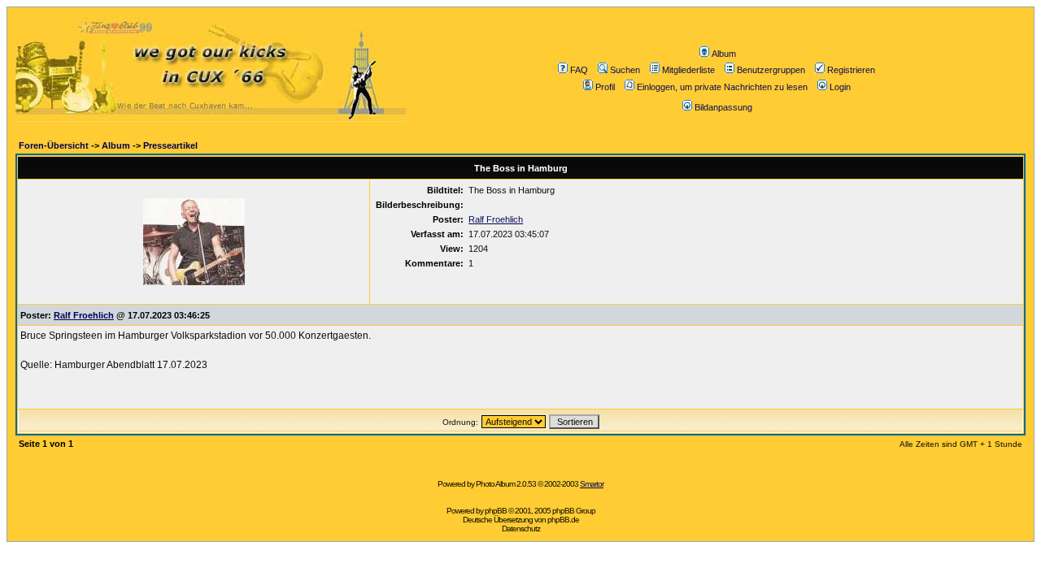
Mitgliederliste (688, 70)
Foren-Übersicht (54, 145)
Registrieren (851, 70)
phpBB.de (563, 519)
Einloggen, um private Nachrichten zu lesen (722, 87)
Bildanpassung (723, 107)
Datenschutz (521, 528)
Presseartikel (170, 145)
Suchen (625, 70)
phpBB (496, 510)
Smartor (591, 483)
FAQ (579, 70)
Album (724, 53)
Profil (605, 87)
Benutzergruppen (771, 70)
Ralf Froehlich (495, 219)
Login (840, 87)
